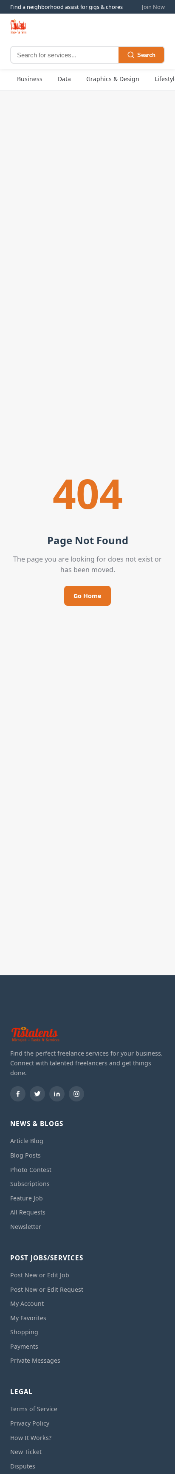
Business (29, 79)
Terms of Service (33, 1409)
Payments (24, 1346)
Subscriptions (30, 1184)
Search (146, 55)
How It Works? (30, 1438)
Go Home (87, 596)
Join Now (153, 7)
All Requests (27, 1212)
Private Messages (35, 1360)
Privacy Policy (29, 1423)
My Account (27, 1303)
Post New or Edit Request (46, 1289)
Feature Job (26, 1198)
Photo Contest (30, 1170)
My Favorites (28, 1318)
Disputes (22, 1466)
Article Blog (26, 1141)
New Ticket (26, 1452)
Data (64, 79)
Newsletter (25, 1227)
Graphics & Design (112, 79)
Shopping (24, 1332)
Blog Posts (25, 1155)
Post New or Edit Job (39, 1275)
